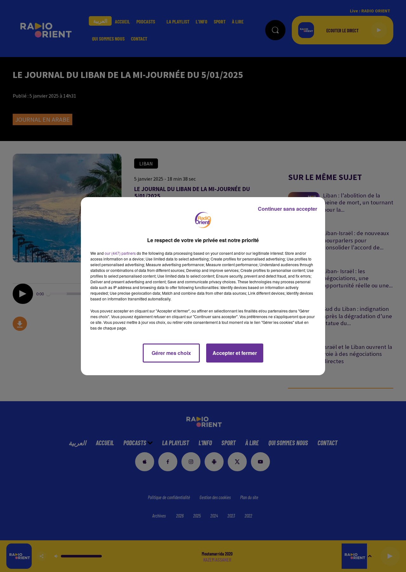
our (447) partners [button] (120, 253)
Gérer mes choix (171, 353)
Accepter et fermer (235, 353)
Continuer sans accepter (287, 208)
